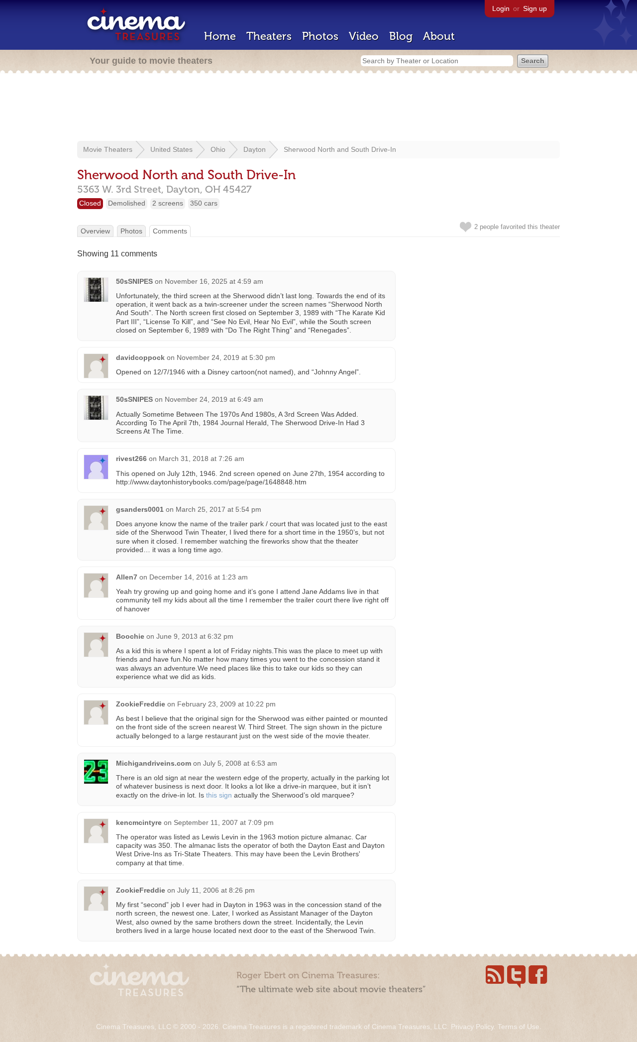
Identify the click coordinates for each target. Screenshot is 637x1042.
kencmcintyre (139, 822)
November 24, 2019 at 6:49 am (214, 399)
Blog (401, 36)
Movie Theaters (107, 149)
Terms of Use (518, 1027)
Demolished (126, 203)
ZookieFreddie (140, 704)
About (439, 36)
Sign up (535, 8)
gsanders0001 (140, 509)
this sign (219, 795)
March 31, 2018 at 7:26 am (201, 459)
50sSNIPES (134, 281)
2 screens (167, 203)
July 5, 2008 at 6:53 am (240, 763)
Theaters (269, 36)
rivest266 (131, 459)
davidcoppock (140, 357)
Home (220, 36)
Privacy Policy (472, 1027)
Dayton (254, 149)
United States (171, 149)
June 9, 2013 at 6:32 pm (194, 636)
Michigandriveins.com (153, 763)
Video (364, 36)
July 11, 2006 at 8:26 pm (216, 890)
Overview (95, 231)
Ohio (218, 149)
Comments (170, 231)
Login (501, 8)
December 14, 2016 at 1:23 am (198, 577)
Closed (90, 203)
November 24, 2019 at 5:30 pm (226, 357)
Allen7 (126, 577)
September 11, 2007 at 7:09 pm (224, 822)
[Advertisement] (318, 108)
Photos (320, 36)
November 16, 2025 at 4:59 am (214, 281)
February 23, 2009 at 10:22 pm (226, 704)
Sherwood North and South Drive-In (340, 149)
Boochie (130, 636)
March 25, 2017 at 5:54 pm (218, 509)
